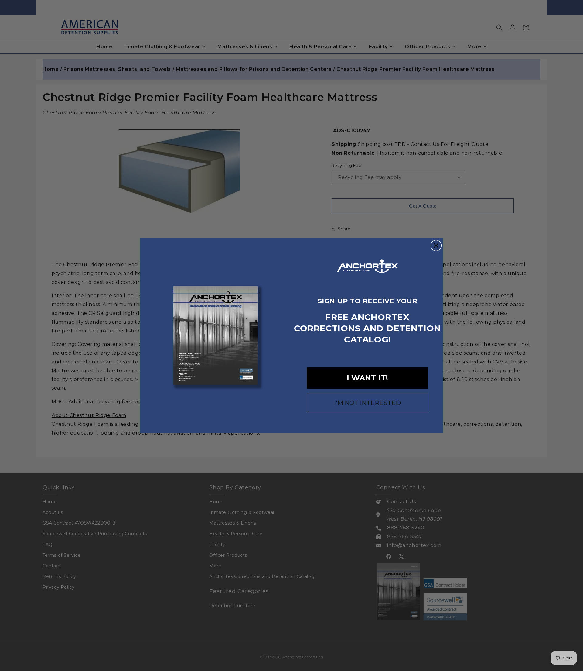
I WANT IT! (367, 377)
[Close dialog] (436, 245)
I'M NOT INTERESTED (367, 403)
